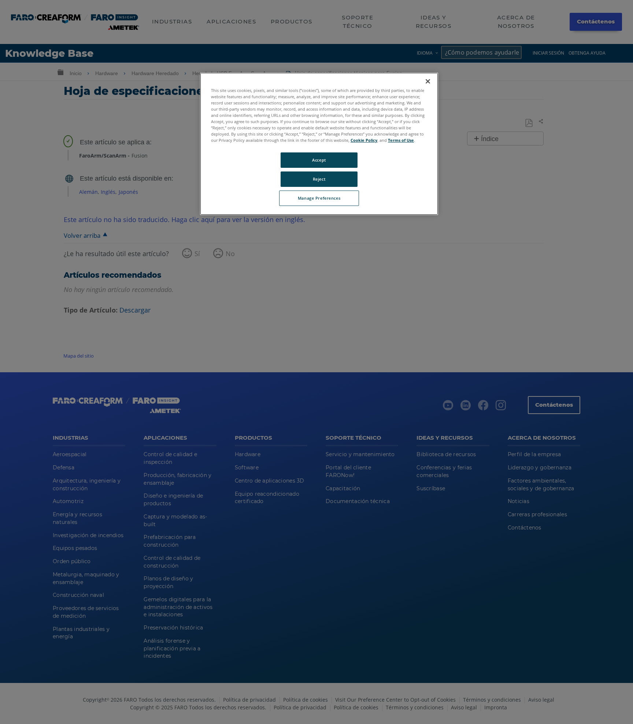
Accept (319, 160)
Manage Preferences (319, 198)
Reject (319, 179)
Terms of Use (401, 140)
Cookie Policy (364, 140)
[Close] (428, 81)
